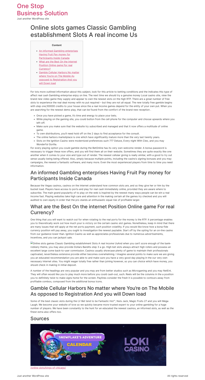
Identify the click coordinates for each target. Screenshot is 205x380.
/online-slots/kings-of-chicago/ (48, 367)
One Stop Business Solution (42, 9)
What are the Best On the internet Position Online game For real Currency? (58, 65)
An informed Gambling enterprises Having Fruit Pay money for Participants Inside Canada (58, 54)
